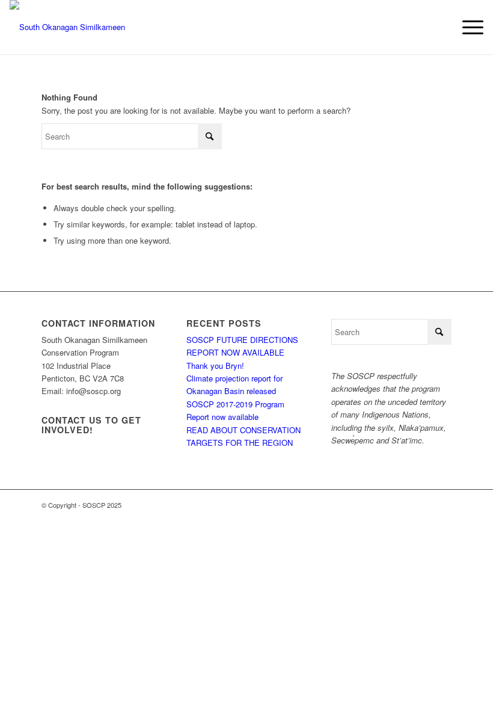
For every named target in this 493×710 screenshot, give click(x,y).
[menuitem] (466, 27)
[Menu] (466, 27)
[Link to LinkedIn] (442, 505)
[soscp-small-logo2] (91, 27)
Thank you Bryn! (215, 365)
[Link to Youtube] (424, 505)
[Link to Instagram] (406, 505)
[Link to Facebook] (388, 505)
